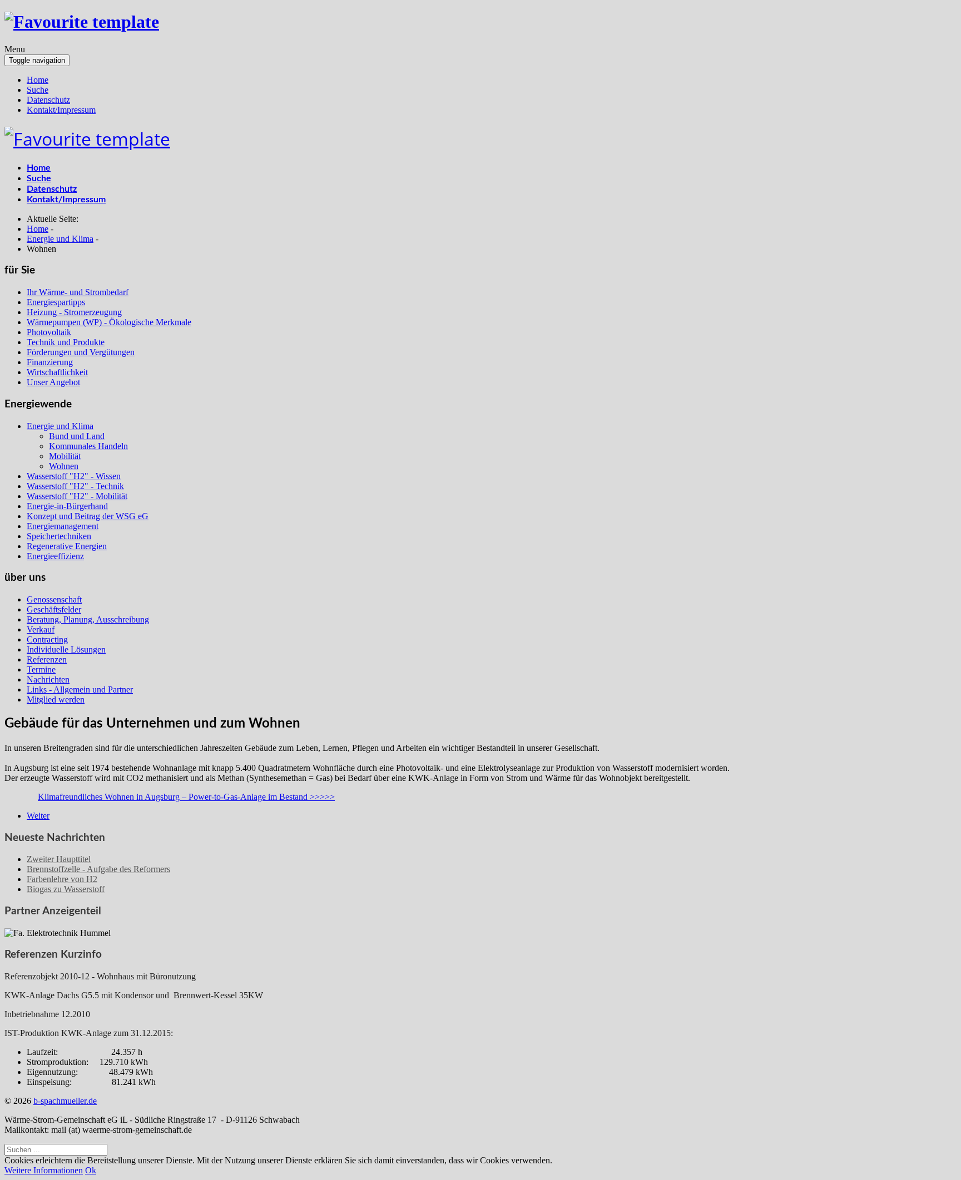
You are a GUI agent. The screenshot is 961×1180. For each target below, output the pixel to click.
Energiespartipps (56, 302)
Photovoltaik (49, 332)
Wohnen (63, 466)
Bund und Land (77, 436)
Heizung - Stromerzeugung (74, 312)
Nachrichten (48, 679)
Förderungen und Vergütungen (81, 352)
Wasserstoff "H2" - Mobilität (77, 496)
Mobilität (65, 456)
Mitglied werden (56, 699)
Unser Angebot (53, 382)
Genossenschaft (54, 599)
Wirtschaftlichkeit (57, 372)
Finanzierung (50, 362)
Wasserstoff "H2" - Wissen (74, 476)
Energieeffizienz (55, 556)
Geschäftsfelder (54, 609)
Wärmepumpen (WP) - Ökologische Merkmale (109, 322)
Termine (41, 669)
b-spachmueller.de (65, 1101)
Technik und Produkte (66, 342)
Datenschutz (48, 99)
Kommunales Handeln (88, 446)
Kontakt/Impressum (61, 109)
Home (37, 79)
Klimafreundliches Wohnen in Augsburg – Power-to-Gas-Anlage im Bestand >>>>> (186, 796)
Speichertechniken (59, 536)
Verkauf (41, 629)
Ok (90, 1170)
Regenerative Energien (67, 546)
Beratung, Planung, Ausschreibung (88, 619)
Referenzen (47, 659)
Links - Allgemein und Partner (80, 689)
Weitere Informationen (43, 1170)
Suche (37, 89)
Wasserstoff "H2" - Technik (75, 486)
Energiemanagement (62, 526)
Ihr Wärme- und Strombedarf (77, 292)
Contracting (47, 639)
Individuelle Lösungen (66, 649)
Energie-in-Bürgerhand (67, 506)
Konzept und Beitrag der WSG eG (87, 516)
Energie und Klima (60, 426)
